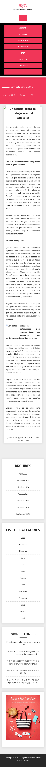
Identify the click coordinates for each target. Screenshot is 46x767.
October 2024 (23, 487)
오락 (23, 618)
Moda (37, 437)
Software (23, 65)
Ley (23, 71)
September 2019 (23, 513)
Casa (23, 53)
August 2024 (23, 493)
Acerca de (23, 27)
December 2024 (23, 480)
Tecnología (23, 46)
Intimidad (23, 34)
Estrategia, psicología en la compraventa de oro (23, 643)
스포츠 (23, 611)
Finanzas (23, 551)
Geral (23, 557)
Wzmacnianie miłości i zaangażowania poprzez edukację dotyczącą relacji (23, 653)
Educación (23, 40)
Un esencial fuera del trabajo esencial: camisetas (23, 113)
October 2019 (23, 507)
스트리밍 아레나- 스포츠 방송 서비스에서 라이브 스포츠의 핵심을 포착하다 (23, 681)
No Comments (24, 440)
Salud (23, 584)
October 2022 (23, 500)
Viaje (23, 604)
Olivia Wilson (12, 437)
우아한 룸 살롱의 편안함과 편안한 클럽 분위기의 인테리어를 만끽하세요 (23, 662)
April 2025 (23, 473)
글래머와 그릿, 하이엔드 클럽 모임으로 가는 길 (23, 672)
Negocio (23, 59)
